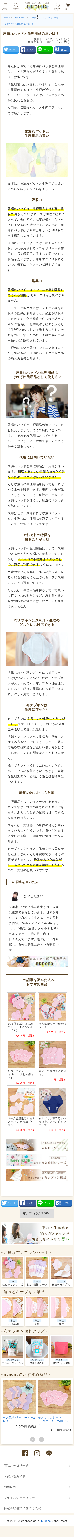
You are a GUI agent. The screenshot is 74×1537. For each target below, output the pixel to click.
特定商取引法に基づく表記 (22, 1508)
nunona (46, 1520)
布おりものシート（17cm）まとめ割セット (53, 1421)
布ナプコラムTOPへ (37, 1213)
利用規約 (10, 1487)
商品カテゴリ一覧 (16, 1465)
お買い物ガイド (15, 1476)
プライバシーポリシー (19, 1498)
